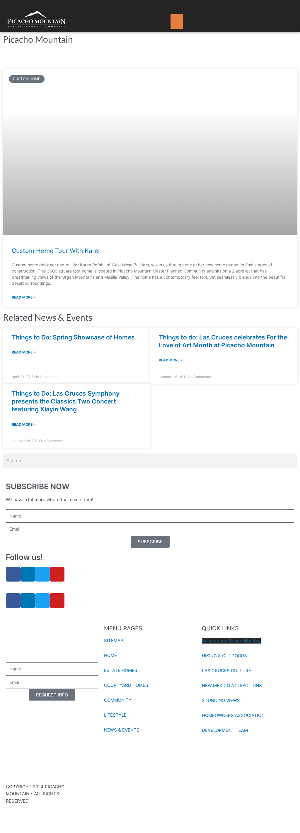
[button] (177, 21)
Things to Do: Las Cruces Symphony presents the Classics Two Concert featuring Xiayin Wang (66, 401)
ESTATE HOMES (120, 670)
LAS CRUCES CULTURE (226, 670)
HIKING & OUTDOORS (224, 655)
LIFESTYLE (115, 715)
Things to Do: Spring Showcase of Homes (73, 337)
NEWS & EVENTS (121, 730)
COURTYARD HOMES (126, 685)
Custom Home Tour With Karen (57, 250)
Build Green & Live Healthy (231, 641)
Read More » (24, 297)
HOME (110, 655)
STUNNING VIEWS (221, 700)
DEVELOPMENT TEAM (225, 730)
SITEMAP (113, 640)
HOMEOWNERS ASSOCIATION (233, 715)
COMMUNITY (118, 700)
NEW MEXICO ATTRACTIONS (232, 685)
